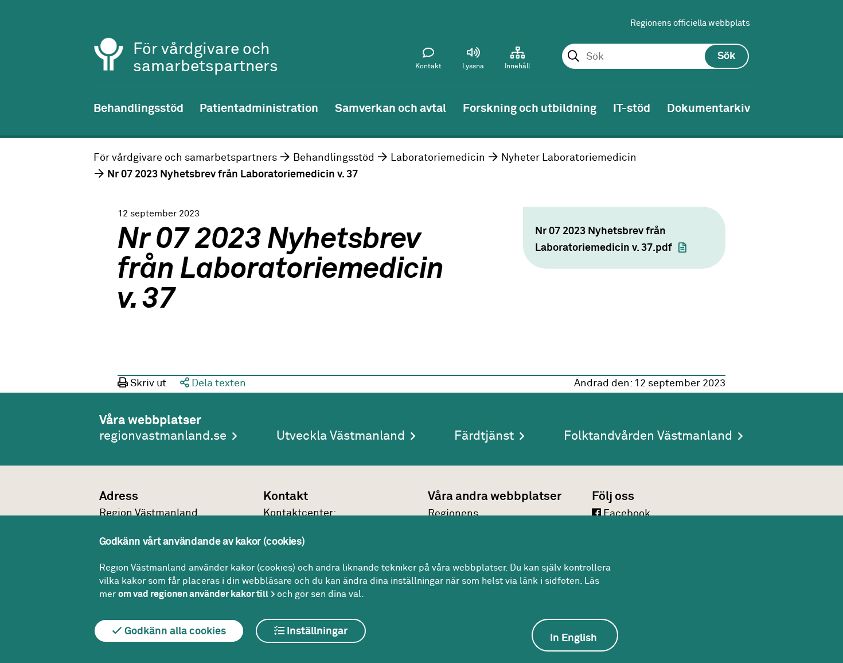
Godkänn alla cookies (174, 631)
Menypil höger (826, 107)
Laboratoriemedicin (438, 158)
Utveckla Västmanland (340, 436)
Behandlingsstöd (333, 158)
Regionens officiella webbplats (690, 23)
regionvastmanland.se (163, 436)
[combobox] (655, 56)
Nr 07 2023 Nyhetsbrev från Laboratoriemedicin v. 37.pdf (603, 239)
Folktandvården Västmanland (648, 436)
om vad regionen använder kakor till (193, 594)
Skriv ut (147, 383)
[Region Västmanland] (108, 39)
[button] (473, 60)
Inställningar (316, 631)
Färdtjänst (484, 436)
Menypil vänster (17, 107)
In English (573, 638)
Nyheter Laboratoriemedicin (569, 158)
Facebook (625, 514)
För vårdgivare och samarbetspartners (185, 158)
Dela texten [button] (217, 383)
